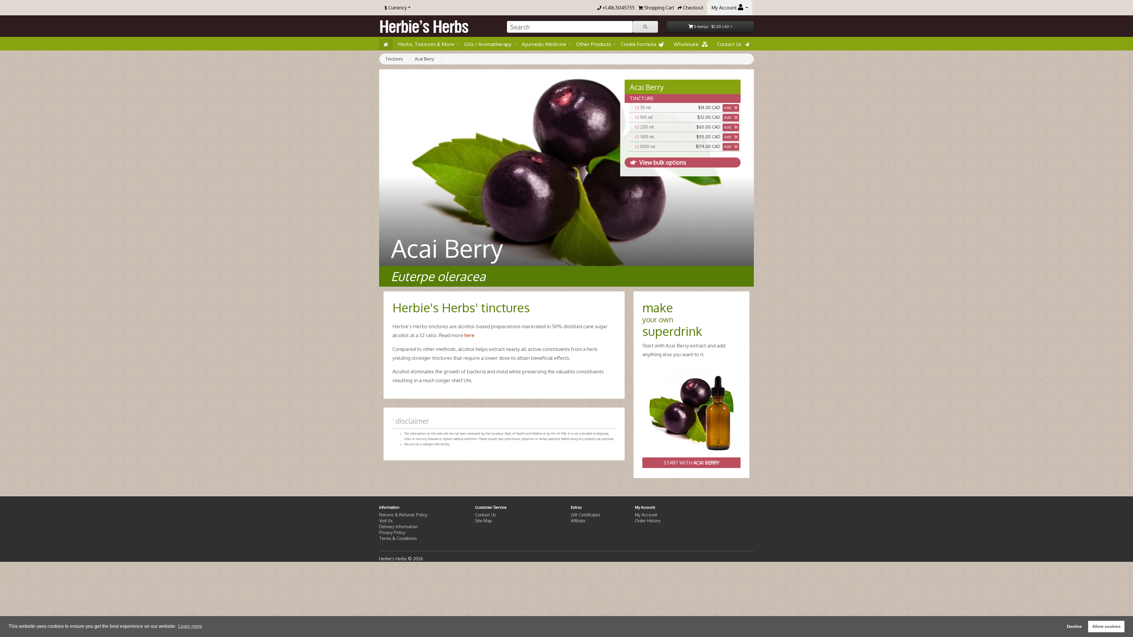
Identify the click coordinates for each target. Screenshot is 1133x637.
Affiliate (578, 520)
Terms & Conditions (398, 538)
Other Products (593, 44)
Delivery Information (398, 526)
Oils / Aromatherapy (487, 44)
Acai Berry (424, 58)
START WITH (691, 463)
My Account (646, 514)
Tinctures (394, 58)
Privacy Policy (392, 532)
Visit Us (386, 520)
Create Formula (640, 44)
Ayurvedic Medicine (544, 44)
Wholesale (688, 44)
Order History (648, 520)
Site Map (483, 520)
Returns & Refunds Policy (403, 514)
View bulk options (662, 162)
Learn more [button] (190, 626)
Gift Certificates (585, 514)
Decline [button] (1074, 626)
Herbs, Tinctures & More (426, 44)
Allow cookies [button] (1106, 626)
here (469, 335)
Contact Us (731, 44)
